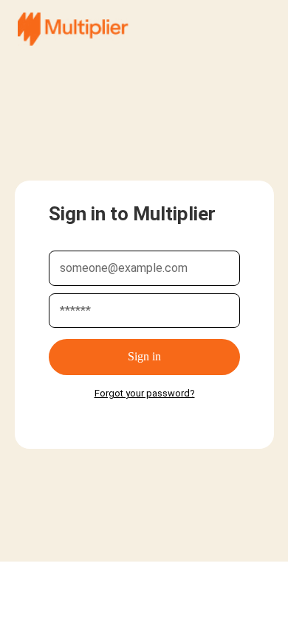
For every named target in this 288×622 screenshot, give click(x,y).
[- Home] (73, 29)
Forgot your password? (145, 393)
